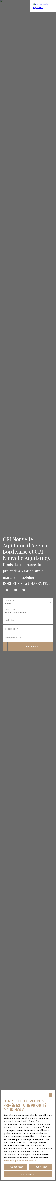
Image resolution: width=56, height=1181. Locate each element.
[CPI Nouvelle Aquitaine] (43, 6)
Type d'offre (9, 600)
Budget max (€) (13, 637)
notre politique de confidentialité (20, 1160)
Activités (9, 620)
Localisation (11, 629)
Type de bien (10, 609)
